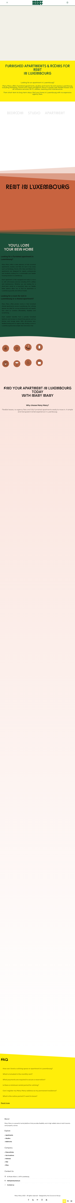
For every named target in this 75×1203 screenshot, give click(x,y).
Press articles (9, 1152)
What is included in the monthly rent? (18, 1074)
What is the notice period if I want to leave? (20, 1096)
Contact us (10, 1185)
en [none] (64, 1201)
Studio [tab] (34, 113)
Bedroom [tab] (15, 113)
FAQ (6, 1162)
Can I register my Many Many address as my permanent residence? (30, 1091)
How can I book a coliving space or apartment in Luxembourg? (28, 1069)
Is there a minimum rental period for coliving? (21, 1085)
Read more (5, 1103)
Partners (8, 1158)
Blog (6, 1165)
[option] (68, 1201)
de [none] (71, 1201)
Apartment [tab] (55, 113)
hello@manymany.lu (13, 1180)
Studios (7, 1138)
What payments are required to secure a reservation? (24, 1080)
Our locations (9, 1155)
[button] (37, 1068)
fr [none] (68, 1201)
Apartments (9, 1135)
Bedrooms (8, 1141)
